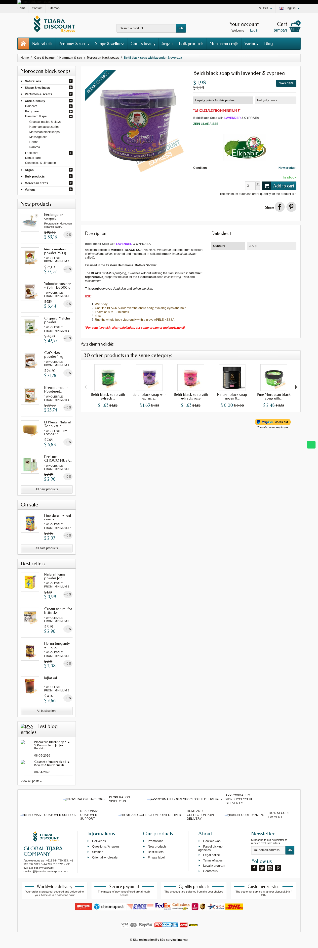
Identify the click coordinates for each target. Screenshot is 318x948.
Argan (167, 43)
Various (251, 43)
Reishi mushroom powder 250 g (57, 251)
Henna (34, 142)
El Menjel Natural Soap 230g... (57, 424)
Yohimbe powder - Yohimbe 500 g (57, 285)
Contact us (210, 871)
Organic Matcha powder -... (57, 320)
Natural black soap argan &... (232, 396)
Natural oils (42, 43)
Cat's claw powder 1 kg (53, 355)
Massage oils (38, 137)
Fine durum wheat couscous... (57, 517)
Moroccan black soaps (44, 132)
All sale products (47, 548)
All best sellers (46, 711)
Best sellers (155, 852)
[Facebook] (254, 868)
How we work (212, 841)
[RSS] (27, 726)
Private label (156, 857)
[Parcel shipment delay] (34, 1)
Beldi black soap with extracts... (108, 396)
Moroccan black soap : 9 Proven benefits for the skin (50, 745)
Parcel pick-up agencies (210, 848)
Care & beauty (142, 43)
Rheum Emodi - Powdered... (56, 389)
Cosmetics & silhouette (40, 163)
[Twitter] (262, 868)
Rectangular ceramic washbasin (53, 218)
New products (157, 846)
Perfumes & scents (73, 43)
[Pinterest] (291, 207)
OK (181, 28)
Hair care (31, 106)
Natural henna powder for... (55, 576)
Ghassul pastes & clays (45, 122)
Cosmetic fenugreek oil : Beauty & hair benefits (51, 763)
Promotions (155, 841)
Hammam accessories (44, 127)
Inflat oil (50, 678)
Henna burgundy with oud (57, 645)
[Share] (280, 207)
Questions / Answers (105, 846)
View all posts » (31, 781)
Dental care (33, 158)
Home (25, 57)
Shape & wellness (109, 43)
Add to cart (283, 186)
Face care (32, 153)
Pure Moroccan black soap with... (273, 396)
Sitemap (97, 852)
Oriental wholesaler (105, 857)
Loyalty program (214, 865)
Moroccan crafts (223, 43)
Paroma (34, 147)
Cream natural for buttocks (58, 611)
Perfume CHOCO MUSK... (58, 458)
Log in (254, 30)
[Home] (23, 43)
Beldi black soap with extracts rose (191, 396)
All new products (47, 489)
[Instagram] (270, 868)
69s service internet (174, 940)
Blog (268, 43)
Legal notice (211, 855)
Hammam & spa (36, 116)
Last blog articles (39, 729)
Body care (32, 111)
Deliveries (99, 841)
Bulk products (191, 43)
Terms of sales (213, 860)
